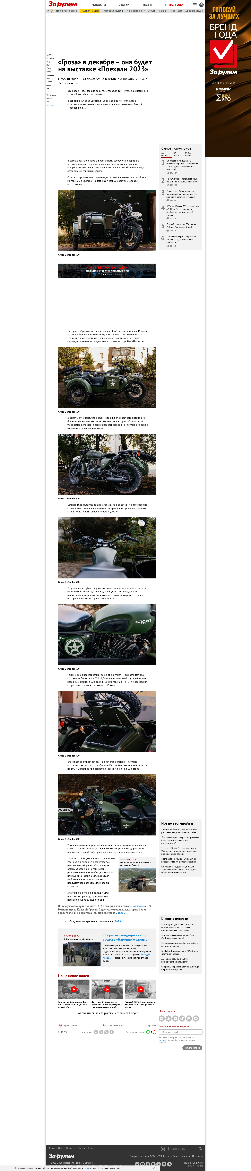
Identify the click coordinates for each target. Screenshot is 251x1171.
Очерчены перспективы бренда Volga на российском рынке (180, 968)
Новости (99, 5)
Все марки (50, 105)
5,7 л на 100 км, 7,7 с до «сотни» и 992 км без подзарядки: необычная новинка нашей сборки (182, 210)
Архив (200, 1165)
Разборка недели (113, 10)
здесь (121, 913)
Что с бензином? (135, 10)
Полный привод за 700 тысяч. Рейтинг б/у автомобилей (181, 226)
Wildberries (164, 1156)
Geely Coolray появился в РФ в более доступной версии (179, 952)
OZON (94, 274)
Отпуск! (152, 10)
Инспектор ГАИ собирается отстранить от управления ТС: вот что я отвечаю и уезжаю (181, 193)
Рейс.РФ (191, 1165)
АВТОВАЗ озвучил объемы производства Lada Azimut (174, 960)
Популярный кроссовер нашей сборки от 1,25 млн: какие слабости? (181, 239)
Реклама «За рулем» (193, 1162)
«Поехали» (137, 906)
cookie (86, 1168)
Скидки (163, 10)
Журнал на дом (90, 10)
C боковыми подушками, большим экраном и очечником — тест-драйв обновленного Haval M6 (182, 165)
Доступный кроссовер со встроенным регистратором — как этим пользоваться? (180, 840)
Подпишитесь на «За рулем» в (107, 1013)
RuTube (119, 921)
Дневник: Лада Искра (197, 10)
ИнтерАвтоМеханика (65, 10)
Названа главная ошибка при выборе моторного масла (179, 944)
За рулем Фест (56, 1148)
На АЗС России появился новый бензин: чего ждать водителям (182, 180)
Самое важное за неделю (174, 1026)
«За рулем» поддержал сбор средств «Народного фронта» (126, 937)
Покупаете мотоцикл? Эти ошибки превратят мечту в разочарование (178, 860)
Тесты (147, 5)
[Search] (200, 1148)
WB (100, 274)
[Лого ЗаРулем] (63, 4)
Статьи (124, 5)
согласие (163, 1040)
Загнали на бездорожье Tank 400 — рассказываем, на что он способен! (179, 831)
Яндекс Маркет (115, 274)
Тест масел (176, 10)
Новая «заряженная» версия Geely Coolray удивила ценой (178, 937)
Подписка (197, 1156)
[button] (154, 1168)
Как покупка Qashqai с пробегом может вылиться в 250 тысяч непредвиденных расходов (177, 927)
